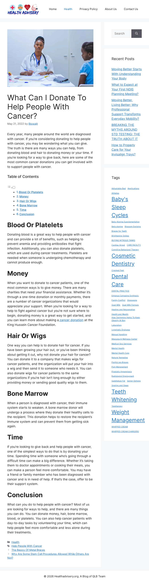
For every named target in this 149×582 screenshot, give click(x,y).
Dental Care (120, 280)
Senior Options (134, 381)
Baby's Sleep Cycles (120, 207)
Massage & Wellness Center (124, 339)
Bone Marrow (28, 205)
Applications (133, 188)
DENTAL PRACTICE (120, 291)
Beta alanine (117, 226)
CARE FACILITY (134, 245)
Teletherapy (117, 406)
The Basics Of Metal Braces (28, 549)
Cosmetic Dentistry (123, 259)
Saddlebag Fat (118, 381)
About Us (111, 9)
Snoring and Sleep (120, 385)
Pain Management (120, 367)
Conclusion (26, 214)
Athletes (115, 193)
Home (53, 9)
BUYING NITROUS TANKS (123, 240)
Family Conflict (118, 300)
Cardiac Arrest (118, 245)
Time (23, 210)
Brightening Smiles (120, 236)
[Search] (136, 33)
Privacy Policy (89, 9)
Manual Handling (119, 334)
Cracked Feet (118, 270)
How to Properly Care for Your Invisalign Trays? (124, 149)
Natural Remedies (120, 357)
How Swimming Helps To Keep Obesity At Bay (126, 319)
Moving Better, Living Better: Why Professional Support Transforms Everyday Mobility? (126, 109)
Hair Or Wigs (28, 201)
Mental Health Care (120, 353)
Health (68, 9)
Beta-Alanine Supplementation (126, 222)
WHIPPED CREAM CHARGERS (125, 431)
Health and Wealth (120, 314)
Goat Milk (116, 305)
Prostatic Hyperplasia (122, 371)
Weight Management (128, 416)
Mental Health (118, 348)
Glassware (132, 300)
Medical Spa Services (122, 344)
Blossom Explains (133, 226)
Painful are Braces (120, 362)
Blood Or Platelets (31, 192)
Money (24, 196)
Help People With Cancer (26, 545)
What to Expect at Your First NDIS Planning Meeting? (125, 89)
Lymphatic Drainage (121, 330)
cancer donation (71, 320)
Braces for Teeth (119, 231)
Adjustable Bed (119, 188)
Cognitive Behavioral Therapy (125, 249)
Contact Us (131, 9)
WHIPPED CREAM (120, 427)
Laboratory (117, 325)
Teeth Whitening (124, 395)
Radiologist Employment (123, 376)
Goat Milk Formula (130, 305)
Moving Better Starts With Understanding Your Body (127, 73)
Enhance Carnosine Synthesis (125, 296)
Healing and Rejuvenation (123, 309)
